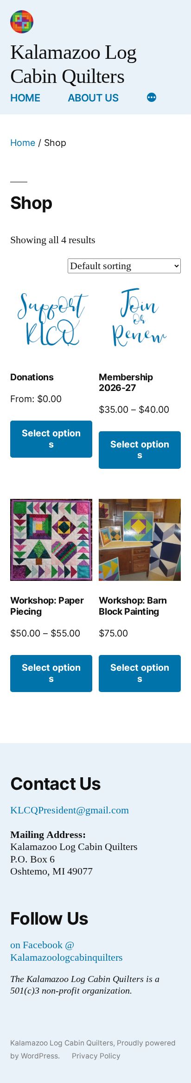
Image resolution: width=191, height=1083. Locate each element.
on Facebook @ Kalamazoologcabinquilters (66, 950)
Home (25, 98)
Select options (51, 438)
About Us (93, 98)
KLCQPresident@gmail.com (69, 810)
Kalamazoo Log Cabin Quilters (61, 1043)
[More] (151, 98)
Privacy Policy (96, 1056)
